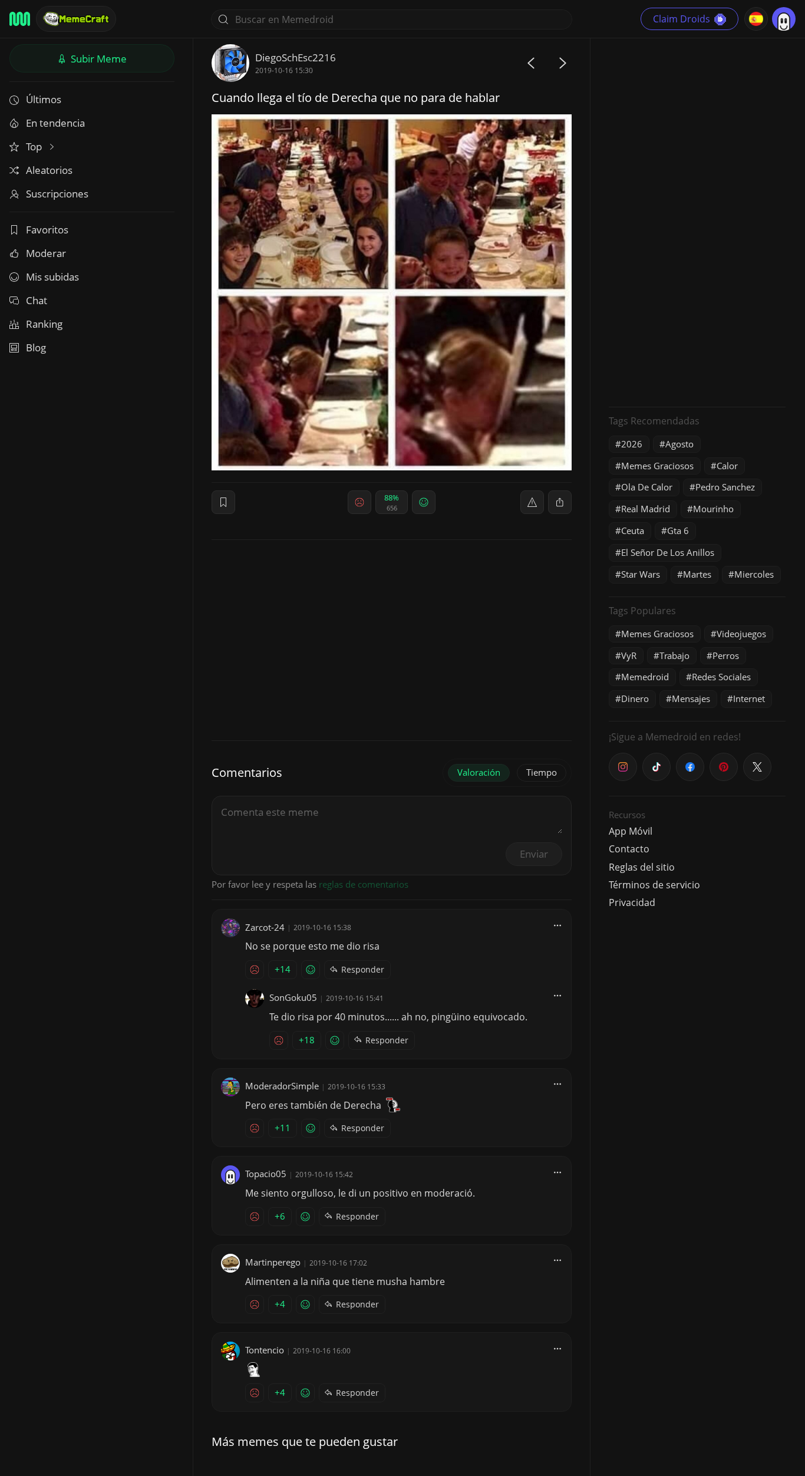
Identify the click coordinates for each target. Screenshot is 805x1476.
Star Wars (640, 574)
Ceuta (632, 530)
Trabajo (674, 655)
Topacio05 (266, 1174)
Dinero (635, 698)
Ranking (44, 324)
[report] (532, 502)
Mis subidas (52, 277)
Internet (749, 698)
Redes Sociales (721, 677)
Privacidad (632, 902)
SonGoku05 (293, 997)
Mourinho (713, 509)
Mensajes (691, 698)
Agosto (679, 444)
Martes (697, 574)
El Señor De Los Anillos (667, 552)
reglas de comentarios (363, 884)
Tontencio (264, 1350)
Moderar (46, 253)
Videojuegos (741, 634)
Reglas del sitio (642, 867)
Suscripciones (57, 193)
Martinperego (273, 1262)
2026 (631, 444)
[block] (560, 502)
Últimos (43, 99)
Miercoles (754, 574)
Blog (36, 347)
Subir (97, 58)
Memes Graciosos (657, 466)
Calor (727, 466)
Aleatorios (49, 170)
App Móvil (630, 831)
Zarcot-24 (265, 927)
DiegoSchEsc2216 (295, 57)
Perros (725, 655)
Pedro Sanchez (725, 487)
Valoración (478, 772)
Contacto (629, 848)
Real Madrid (645, 509)
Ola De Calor (646, 487)
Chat (36, 300)
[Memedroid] (19, 19)
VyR (628, 655)
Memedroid (645, 677)
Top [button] (35, 146)
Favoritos (47, 229)
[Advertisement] (697, 221)
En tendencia (55, 123)
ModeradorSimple (282, 1086)
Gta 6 (678, 530)
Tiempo (541, 772)
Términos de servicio (654, 884)
